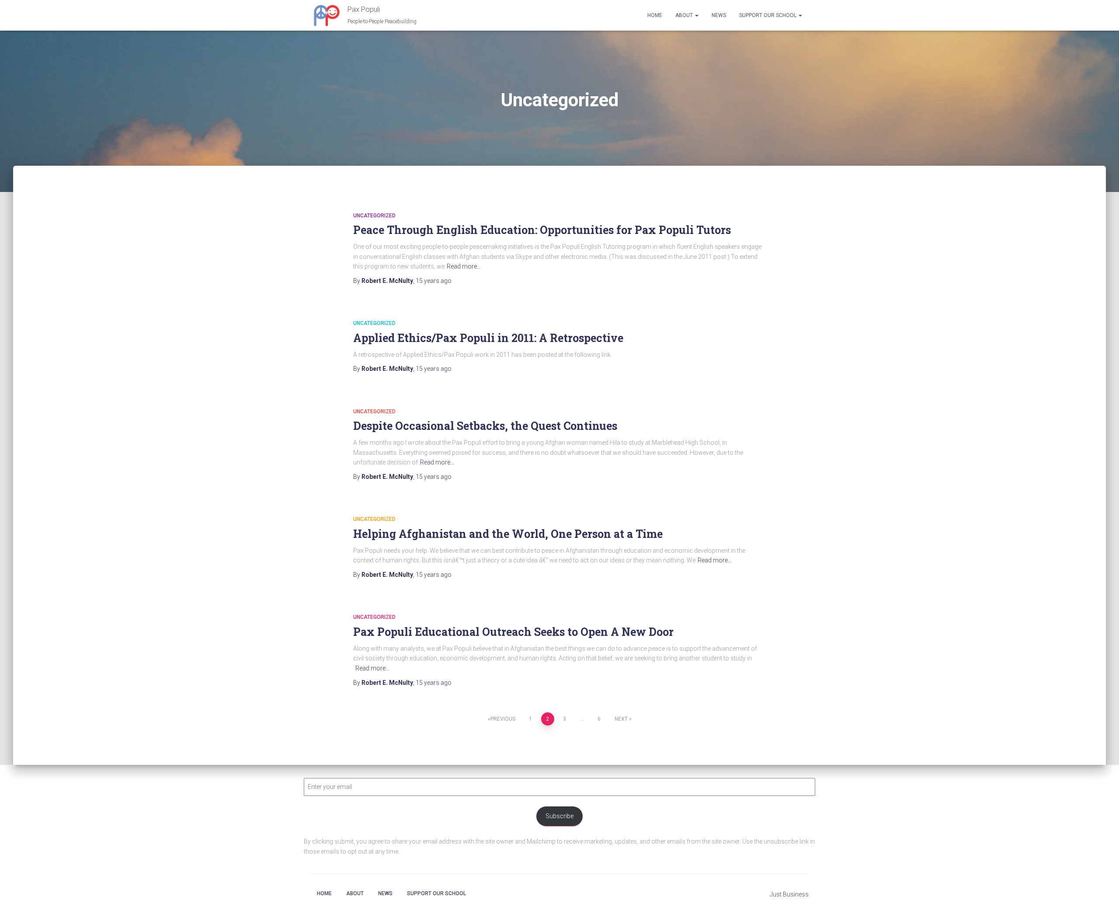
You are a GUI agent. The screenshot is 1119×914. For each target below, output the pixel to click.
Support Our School (768, 15)
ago (434, 280)
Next (621, 719)
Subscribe (559, 816)
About (684, 15)
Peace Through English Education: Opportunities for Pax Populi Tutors (542, 230)
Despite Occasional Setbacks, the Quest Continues (485, 426)
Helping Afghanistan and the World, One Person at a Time (508, 534)
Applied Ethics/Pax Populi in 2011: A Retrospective (488, 338)
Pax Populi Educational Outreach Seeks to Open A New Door (513, 631)
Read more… (464, 266)
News (719, 15)
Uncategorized (374, 216)
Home (654, 15)
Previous (502, 719)
